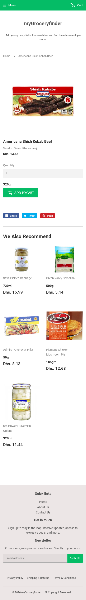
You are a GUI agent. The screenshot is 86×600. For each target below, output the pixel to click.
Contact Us (43, 512)
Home (6, 56)
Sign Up (75, 558)
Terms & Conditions (64, 577)
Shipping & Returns (38, 577)
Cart (80, 5)
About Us (43, 507)
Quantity (8, 165)
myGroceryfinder (43, 23)
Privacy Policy (15, 577)
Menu (12, 5)
